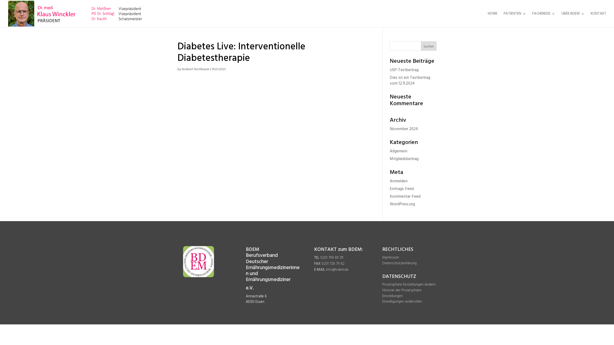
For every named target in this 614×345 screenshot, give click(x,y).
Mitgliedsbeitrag (404, 159)
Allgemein (398, 151)
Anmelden (398, 181)
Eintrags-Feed (402, 189)
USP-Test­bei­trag (404, 70)
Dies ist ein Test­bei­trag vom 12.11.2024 (410, 81)
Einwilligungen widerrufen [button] (402, 302)
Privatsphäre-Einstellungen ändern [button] (409, 285)
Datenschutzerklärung (399, 263)
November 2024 (404, 129)
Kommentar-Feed (405, 196)
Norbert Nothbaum (195, 69)
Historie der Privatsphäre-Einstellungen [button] (402, 293)
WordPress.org (402, 204)
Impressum (390, 257)
